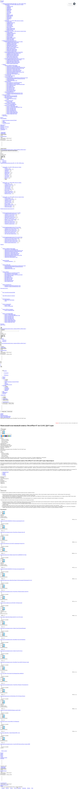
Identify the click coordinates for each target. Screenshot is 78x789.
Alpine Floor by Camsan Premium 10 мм (14, 71)
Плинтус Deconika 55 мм (11, 108)
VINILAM (9, 8)
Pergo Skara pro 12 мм (11, 88)
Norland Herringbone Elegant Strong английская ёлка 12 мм (17, 77)
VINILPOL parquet (10, 35)
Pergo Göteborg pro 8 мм (11, 85)
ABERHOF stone (10, 23)
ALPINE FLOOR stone (11, 22)
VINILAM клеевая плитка (11, 44)
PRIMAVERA (9, 9)
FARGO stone (9, 21)
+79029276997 (3, 132)
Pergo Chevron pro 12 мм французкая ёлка (14, 82)
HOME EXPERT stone (11, 29)
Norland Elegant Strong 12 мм (12, 80)
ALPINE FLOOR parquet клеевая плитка (14, 59)
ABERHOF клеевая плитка (12, 43)
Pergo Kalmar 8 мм (10, 86)
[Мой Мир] (4, 436)
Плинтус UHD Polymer (11, 102)
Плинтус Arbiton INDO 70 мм (12, 106)
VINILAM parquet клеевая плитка (13, 60)
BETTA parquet (9, 36)
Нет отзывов (3, 429)
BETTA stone (9, 27)
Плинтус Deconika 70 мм (11, 109)
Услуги (1, 755)
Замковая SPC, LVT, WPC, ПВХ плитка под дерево (14, 4)
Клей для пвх (5, 115)
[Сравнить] (2, 433)
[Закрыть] (1, 366)
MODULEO (9, 10)
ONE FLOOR (9, 17)
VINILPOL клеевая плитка (11, 51)
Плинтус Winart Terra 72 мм (12, 113)
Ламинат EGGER (8, 74)
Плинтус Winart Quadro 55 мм (12, 111)
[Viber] (7, 436)
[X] (6, 436)
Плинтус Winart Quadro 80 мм (12, 112)
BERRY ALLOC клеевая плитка (12, 47)
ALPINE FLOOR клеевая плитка (13, 42)
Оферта (1, 785)
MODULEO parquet (10, 38)
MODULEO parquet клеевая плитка (13, 62)
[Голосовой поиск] (1, 157)
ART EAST (9, 13)
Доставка (4, 122)
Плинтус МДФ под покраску (10, 103)
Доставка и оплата (3, 757)
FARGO (8, 5)
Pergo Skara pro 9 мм (10, 89)
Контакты (2, 758)
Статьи (1, 756)
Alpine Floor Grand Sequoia (11, 98)
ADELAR (8, 11)
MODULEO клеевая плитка (12, 49)
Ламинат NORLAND (9, 76)
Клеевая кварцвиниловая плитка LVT (10, 40)
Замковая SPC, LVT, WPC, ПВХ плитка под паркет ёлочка (15, 31)
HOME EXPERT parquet (11, 37)
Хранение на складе (6, 123)
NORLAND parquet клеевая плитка (13, 61)
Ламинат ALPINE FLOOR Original (11, 65)
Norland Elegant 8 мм (10, 79)
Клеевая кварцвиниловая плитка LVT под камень (14, 52)
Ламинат (4, 64)
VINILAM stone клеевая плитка (12, 55)
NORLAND (9, 16)
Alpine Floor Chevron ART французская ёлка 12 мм (16, 67)
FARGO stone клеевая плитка (12, 56)
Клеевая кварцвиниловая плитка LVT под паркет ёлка (15, 58)
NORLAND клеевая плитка (12, 50)
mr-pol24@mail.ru (3, 136)
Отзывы (4, 473)
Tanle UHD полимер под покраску (11, 96)
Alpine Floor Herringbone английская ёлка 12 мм (15, 68)
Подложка (4, 114)
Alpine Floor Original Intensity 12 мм (13, 73)
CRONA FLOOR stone (11, 28)
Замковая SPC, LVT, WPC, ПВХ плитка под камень (14, 20)
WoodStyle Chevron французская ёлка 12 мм (15, 92)
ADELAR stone (9, 25)
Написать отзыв (3, 490)
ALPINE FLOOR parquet (11, 33)
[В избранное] (2, 431)
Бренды (1, 754)
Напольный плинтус (6, 94)
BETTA (8, 14)
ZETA (8, 19)
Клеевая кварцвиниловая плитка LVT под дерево (14, 41)
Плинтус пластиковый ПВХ (10, 105)
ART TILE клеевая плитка (11, 46)
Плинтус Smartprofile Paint (11, 104)
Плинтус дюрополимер (9, 100)
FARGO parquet (9, 32)
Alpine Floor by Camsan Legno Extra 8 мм (14, 70)
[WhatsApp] (9, 436)
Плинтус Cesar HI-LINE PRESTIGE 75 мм (14, 107)
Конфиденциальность (4, 784)
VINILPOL (9, 18)
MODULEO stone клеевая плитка (13, 54)
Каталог (1, 752)
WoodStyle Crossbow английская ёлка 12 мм (15, 93)
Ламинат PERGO (8, 81)
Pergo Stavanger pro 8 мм (11, 90)
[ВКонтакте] (1, 436)
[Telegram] (10, 436)
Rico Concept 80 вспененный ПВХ (11, 95)
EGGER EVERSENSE (11, 75)
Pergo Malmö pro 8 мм (11, 87)
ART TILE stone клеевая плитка (12, 57)
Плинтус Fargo (9, 101)
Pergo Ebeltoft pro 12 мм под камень (13, 83)
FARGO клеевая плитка (11, 48)
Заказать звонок (3, 134)
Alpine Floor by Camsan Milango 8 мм (13, 66)
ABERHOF (9, 7)
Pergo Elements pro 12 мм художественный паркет (16, 84)
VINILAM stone (9, 24)
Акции (1, 753)
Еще (6, 179)
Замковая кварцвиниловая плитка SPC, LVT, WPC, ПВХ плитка (14, 3)
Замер (4, 121)
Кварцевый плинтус (8, 97)
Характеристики (6, 472)
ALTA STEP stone (10, 26)
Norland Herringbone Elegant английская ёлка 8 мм (16, 78)
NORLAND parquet (10, 39)
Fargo (8, 99)
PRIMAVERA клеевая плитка (12, 45)
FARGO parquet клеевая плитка (12, 63)
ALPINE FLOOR (10, 6)
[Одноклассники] (3, 436)
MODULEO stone (10, 30)
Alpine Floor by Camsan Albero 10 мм (13, 69)
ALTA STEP (9, 12)
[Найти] (4, 157)
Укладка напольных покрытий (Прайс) (10, 120)
